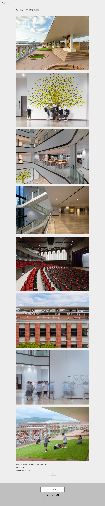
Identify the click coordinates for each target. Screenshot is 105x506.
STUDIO (85, 3)
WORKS (66, 3)
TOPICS (92, 3)
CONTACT (100, 3)
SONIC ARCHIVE (75, 3)
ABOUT (59, 3)
